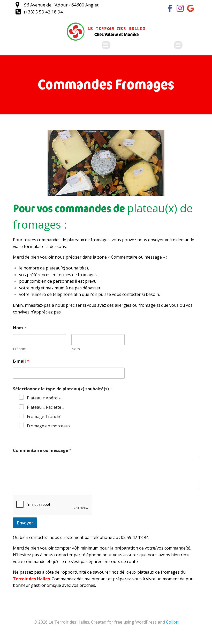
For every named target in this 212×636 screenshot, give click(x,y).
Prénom (19, 349)
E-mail (21, 361)
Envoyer (25, 523)
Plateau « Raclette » (45, 407)
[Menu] (106, 45)
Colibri (172, 622)
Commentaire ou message (42, 450)
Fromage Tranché (44, 416)
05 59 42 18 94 (134, 537)
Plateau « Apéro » (44, 398)
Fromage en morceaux (48, 426)
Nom (75, 349)
